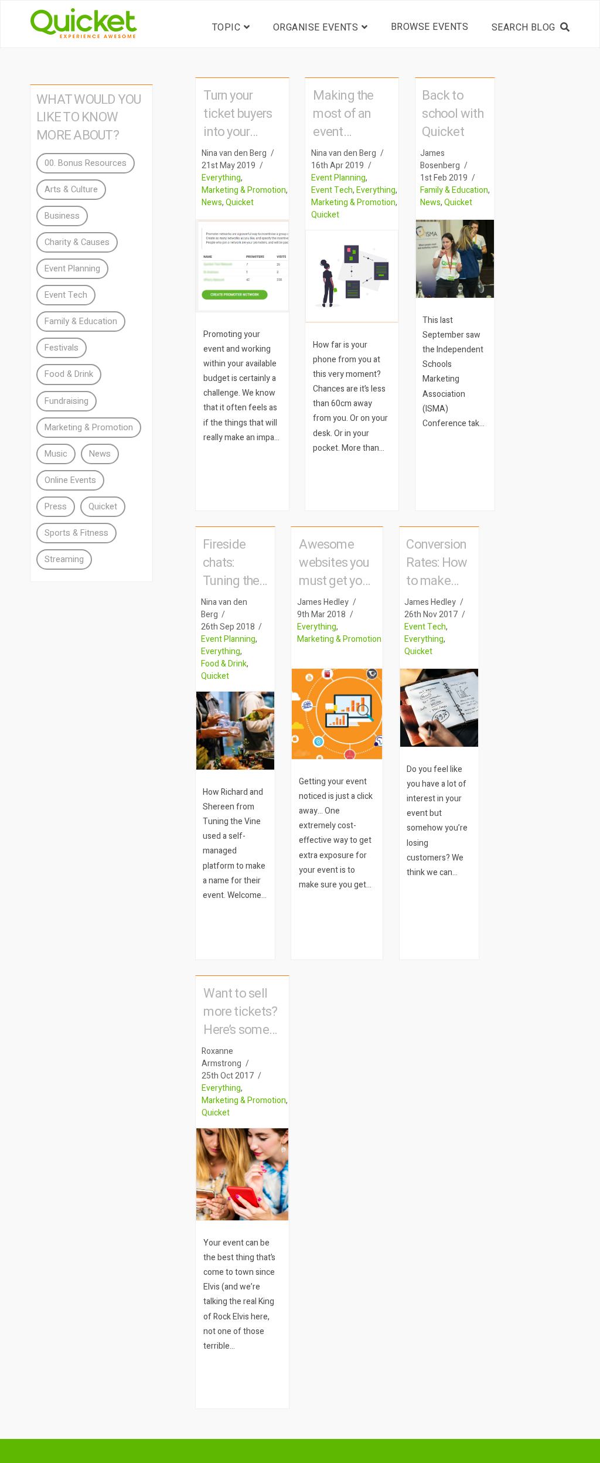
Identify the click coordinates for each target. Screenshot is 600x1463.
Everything (221, 178)
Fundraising (66, 401)
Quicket (240, 202)
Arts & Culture (71, 189)
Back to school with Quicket (452, 113)
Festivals (62, 348)
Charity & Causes (77, 242)
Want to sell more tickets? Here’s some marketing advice (240, 1030)
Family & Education (454, 190)
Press (56, 507)
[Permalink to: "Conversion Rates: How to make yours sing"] (439, 708)
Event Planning (338, 178)
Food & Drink (224, 664)
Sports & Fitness (76, 533)
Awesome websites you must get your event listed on (335, 581)
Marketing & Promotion (244, 190)
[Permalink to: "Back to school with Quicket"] (455, 259)
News (212, 202)
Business (62, 216)
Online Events (70, 480)
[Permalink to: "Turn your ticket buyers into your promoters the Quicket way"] (242, 266)
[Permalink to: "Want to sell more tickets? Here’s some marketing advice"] (242, 1174)
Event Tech (332, 190)
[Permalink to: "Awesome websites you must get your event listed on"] (337, 714)
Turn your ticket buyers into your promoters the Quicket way (240, 132)
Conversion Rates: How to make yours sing (436, 571)
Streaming (64, 559)
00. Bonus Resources (86, 163)
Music (56, 454)
